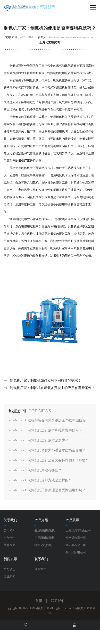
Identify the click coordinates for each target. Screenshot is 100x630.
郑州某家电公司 (76, 552)
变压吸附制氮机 (44, 530)
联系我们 (58, 600)
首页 (38, 600)
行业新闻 (9, 576)
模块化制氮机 (43, 545)
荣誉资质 (9, 545)
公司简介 (9, 530)
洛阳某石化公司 (76, 545)
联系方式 (40, 569)
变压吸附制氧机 (44, 538)
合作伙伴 (9, 538)
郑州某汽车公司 (76, 538)
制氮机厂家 (82, 608)
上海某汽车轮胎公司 (79, 530)
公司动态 (9, 569)
